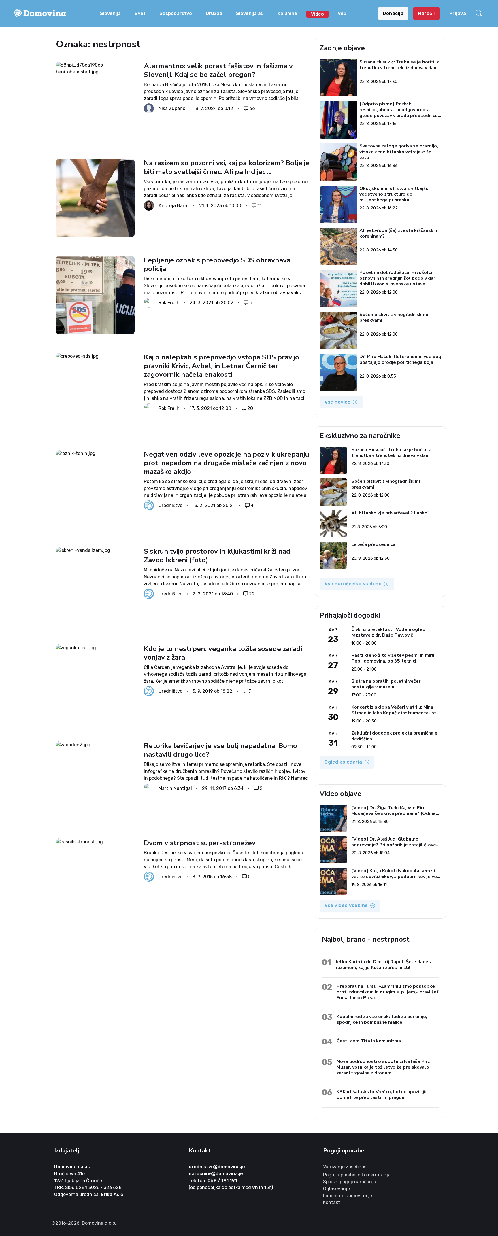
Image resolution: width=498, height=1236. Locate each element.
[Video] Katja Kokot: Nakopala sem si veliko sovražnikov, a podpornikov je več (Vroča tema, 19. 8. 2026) (395, 873)
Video (317, 14)
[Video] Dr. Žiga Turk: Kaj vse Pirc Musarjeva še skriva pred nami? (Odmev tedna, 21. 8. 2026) (394, 810)
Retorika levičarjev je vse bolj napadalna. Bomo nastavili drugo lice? (220, 750)
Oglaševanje (336, 1188)
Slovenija (110, 13)
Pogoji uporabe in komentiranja (357, 1175)
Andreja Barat (174, 205)
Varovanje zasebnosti (346, 1166)
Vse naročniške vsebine (353, 583)
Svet (140, 13)
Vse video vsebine (346, 905)
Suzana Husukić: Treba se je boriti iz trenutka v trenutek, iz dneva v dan (399, 65)
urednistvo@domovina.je (217, 1166)
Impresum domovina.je (347, 1195)
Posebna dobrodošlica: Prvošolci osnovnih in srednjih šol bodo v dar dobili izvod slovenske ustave (397, 278)
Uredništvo (170, 505)
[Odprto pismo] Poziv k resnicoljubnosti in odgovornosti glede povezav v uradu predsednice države (399, 109)
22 (252, 594)
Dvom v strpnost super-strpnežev (200, 842)
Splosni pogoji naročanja (349, 1181)
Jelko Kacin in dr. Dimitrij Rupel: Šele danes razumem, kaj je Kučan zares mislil (383, 964)
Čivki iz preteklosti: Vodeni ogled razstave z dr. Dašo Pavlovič (388, 632)
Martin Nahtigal (175, 788)
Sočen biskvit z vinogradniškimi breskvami (394, 317)
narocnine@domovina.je (216, 1173)
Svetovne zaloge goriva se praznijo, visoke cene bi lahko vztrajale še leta (399, 151)
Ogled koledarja (343, 762)
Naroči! (426, 13)
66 (252, 108)
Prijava (457, 13)
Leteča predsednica (373, 545)
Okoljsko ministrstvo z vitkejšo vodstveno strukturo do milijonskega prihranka (394, 194)
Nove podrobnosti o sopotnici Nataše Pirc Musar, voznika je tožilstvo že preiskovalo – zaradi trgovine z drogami (385, 1067)
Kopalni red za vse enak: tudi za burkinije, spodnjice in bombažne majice (382, 1019)
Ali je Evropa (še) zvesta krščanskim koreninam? (399, 233)
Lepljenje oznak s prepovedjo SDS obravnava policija (217, 264)
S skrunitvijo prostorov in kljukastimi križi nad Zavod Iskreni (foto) (217, 556)
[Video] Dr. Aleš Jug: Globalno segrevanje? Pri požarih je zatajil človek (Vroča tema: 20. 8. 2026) (395, 842)
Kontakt (331, 1202)
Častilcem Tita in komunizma (369, 1041)
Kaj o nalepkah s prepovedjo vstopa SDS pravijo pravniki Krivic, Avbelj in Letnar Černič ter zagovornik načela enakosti (221, 366)
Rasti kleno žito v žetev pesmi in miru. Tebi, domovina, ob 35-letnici (393, 658)
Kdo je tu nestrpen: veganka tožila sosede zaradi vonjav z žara (223, 653)
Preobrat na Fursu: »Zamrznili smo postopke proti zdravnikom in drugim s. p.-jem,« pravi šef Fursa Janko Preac (388, 992)
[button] (480, 13)
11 (259, 205)
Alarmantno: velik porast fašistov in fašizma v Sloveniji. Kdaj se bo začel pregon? (218, 70)
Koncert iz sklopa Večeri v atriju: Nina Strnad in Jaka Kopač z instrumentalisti (394, 710)
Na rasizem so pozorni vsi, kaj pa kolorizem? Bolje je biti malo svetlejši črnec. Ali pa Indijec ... (227, 167)
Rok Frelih (169, 302)
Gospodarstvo (175, 13)
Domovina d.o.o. (72, 1166)
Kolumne (287, 13)
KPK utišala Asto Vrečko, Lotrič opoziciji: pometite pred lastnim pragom (381, 1094)
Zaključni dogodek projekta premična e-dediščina (395, 736)
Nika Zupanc (172, 108)
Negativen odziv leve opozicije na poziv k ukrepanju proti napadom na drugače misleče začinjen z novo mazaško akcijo (226, 463)
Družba (214, 13)
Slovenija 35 (250, 13)
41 (253, 505)
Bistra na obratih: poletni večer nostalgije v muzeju (385, 684)
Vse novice (337, 402)
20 (250, 408)
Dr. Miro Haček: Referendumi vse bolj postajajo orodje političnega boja (401, 360)
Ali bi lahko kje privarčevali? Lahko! (390, 513)
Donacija (393, 13)
